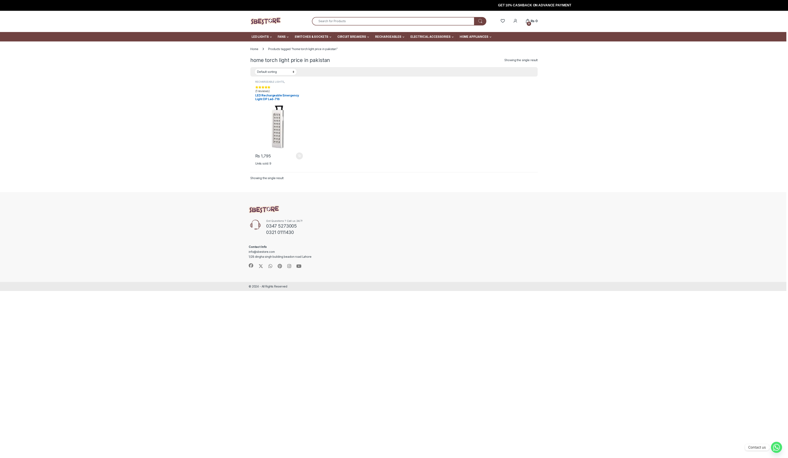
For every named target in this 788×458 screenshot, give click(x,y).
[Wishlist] (502, 21)
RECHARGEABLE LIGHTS (269, 81)
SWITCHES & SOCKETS (311, 36)
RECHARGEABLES (388, 36)
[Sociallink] (251, 265)
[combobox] (393, 21)
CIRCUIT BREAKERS (351, 36)
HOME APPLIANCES (474, 36)
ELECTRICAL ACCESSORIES (430, 36)
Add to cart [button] (299, 155)
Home (254, 49)
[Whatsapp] (776, 447)
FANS (281, 36)
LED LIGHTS (260, 36)
